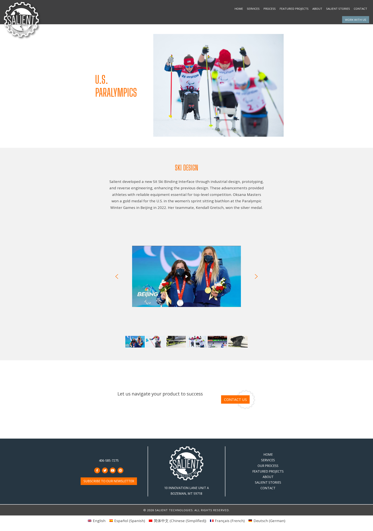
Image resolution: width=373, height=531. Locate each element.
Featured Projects (294, 8)
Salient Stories (338, 8)
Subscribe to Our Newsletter (109, 481)
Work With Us (355, 20)
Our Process (268, 466)
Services (253, 8)
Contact (360, 8)
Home (238, 8)
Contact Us (235, 399)
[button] (117, 276)
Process (269, 8)
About (317, 8)
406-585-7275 (109, 460)
